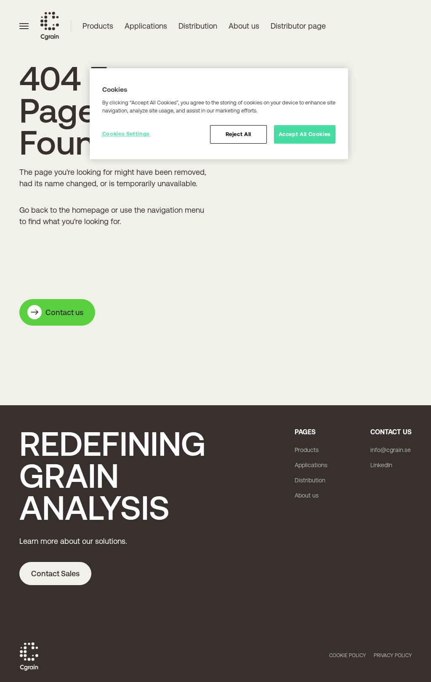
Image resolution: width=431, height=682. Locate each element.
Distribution (197, 25)
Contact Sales (55, 573)
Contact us (64, 312)
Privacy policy (393, 655)
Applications (146, 25)
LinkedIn (381, 465)
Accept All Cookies (305, 134)
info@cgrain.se (390, 450)
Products (97, 25)
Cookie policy (347, 655)
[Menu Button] (24, 25)
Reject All (238, 134)
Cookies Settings (126, 134)
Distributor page (298, 25)
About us (244, 25)
